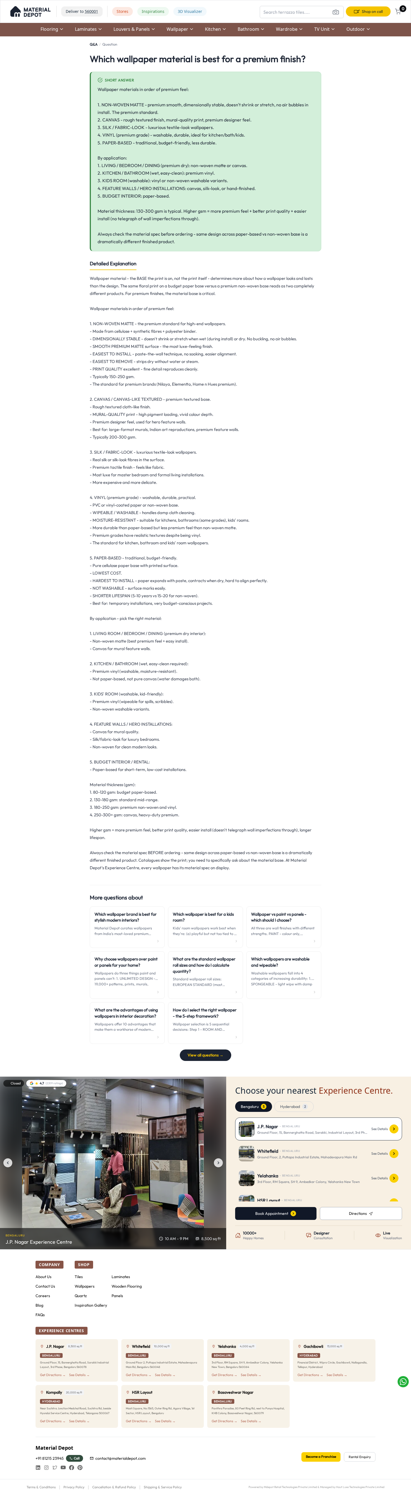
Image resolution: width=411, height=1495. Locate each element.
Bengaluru (252, 1106)
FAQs (40, 1314)
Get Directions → (53, 1375)
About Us (43, 1276)
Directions (358, 1213)
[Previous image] (7, 1162)
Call (77, 1458)
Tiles (79, 1276)
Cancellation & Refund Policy (114, 1487)
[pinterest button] (79, 1467)
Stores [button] (122, 11)
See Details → (79, 1375)
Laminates (121, 1276)
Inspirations (153, 11)
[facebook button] (71, 1467)
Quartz (81, 1295)
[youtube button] (63, 1467)
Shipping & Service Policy (163, 1487)
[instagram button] (46, 1467)
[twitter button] (54, 1467)
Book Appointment (271, 1213)
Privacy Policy (73, 1487)
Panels (117, 1295)
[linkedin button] (38, 1467)
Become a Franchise (321, 1456)
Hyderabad (293, 1106)
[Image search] (336, 12)
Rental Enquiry (360, 1457)
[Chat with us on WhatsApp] (403, 1381)
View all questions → (205, 1055)
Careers (43, 1295)
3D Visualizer (190, 11)
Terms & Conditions (41, 1487)
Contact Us (45, 1286)
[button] (30, 11)
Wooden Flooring (127, 1286)
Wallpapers (85, 1286)
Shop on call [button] (372, 11)
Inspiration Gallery (91, 1305)
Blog (39, 1305)
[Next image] (218, 1162)
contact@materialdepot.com (120, 1458)
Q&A (94, 44)
